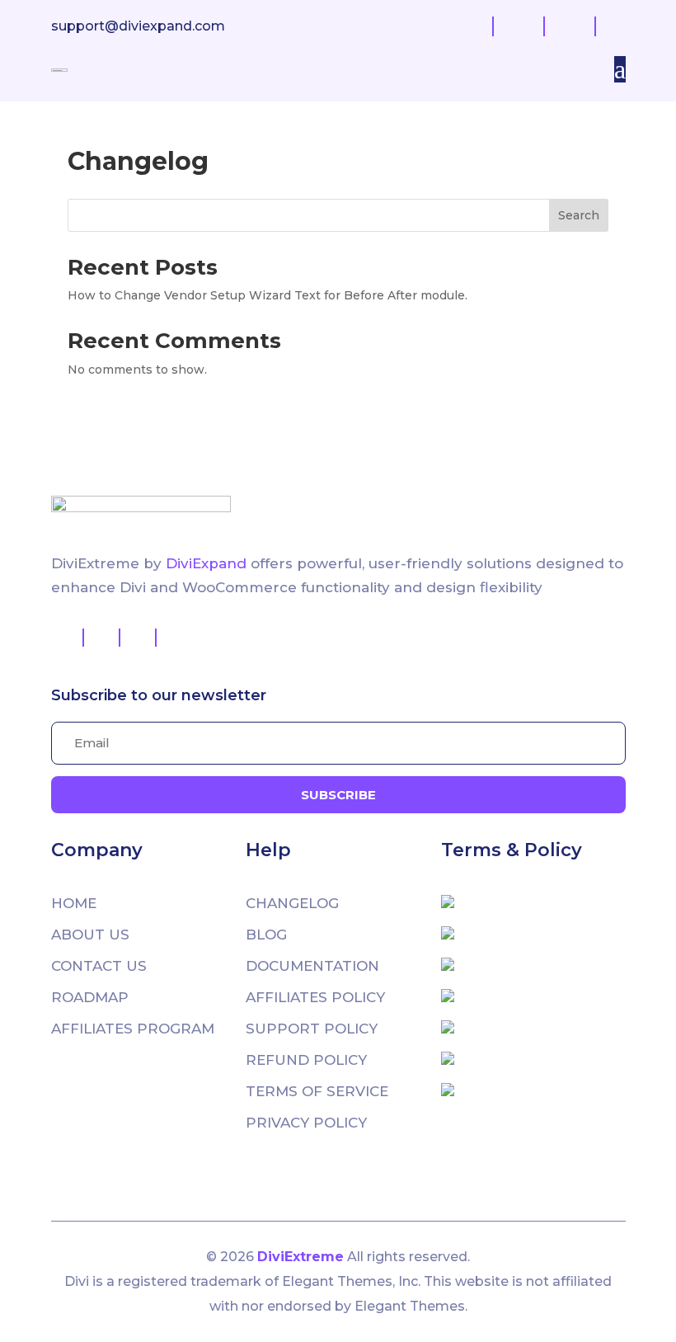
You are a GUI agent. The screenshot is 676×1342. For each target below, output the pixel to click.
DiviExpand (208, 563)
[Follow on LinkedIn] (175, 637)
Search (578, 215)
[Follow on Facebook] (66, 637)
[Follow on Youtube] (138, 637)
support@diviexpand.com (138, 26)
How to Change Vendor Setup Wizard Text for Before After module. (267, 295)
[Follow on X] (102, 637)
